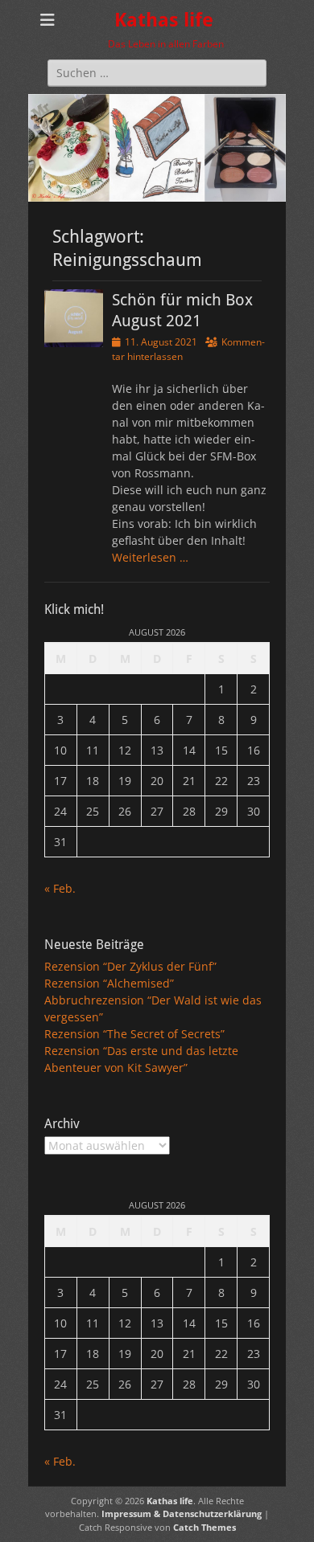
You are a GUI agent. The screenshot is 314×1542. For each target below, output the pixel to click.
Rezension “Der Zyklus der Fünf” (130, 966)
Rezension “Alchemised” (109, 983)
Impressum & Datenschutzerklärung (181, 1513)
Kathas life (163, 20)
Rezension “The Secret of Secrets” (134, 1033)
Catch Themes (204, 1527)
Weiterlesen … (150, 557)
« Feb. (60, 888)
